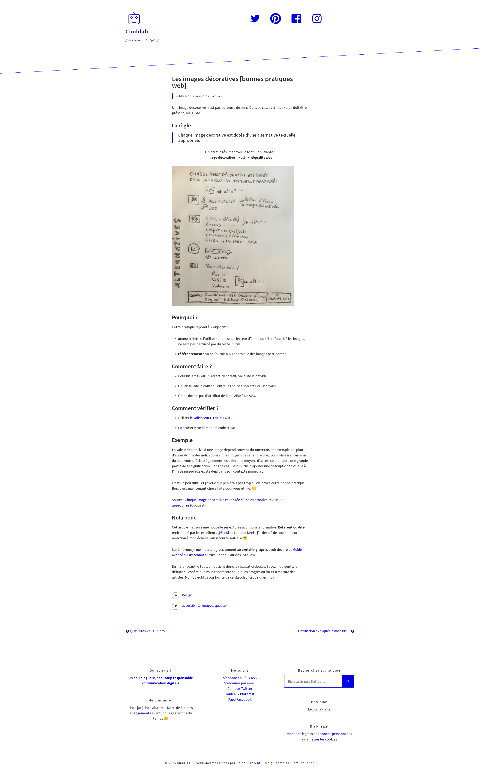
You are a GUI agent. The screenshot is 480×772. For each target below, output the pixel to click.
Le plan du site (319, 709)
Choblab (137, 31)
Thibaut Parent (248, 763)
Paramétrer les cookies (319, 739)
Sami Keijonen (303, 763)
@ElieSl (223, 532)
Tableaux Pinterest (239, 694)
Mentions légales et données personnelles (319, 733)
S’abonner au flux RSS (240, 678)
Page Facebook (240, 699)
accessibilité (191, 605)
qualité (220, 605)
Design (187, 595)
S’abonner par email (239, 683)
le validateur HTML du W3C (210, 418)
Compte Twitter (239, 688)
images (207, 605)
